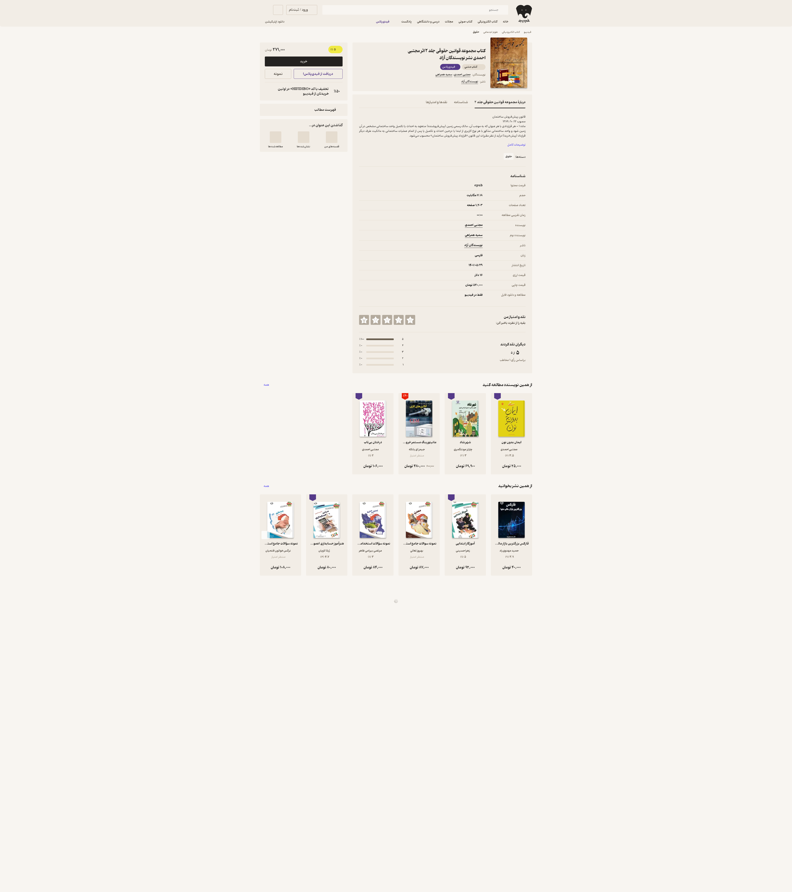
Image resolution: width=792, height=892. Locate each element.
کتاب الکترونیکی (511, 32)
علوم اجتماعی (490, 32)
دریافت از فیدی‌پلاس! (318, 74)
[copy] (269, 91)
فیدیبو (527, 32)
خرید (303, 61)
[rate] (410, 320)
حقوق (476, 32)
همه (266, 385)
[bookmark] (371, 82)
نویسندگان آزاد (469, 81)
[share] (391, 82)
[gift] (381, 82)
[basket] (278, 10)
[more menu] (361, 82)
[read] (275, 137)
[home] (523, 14)
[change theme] (265, 10)
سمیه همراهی (443, 74)
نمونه (278, 74)
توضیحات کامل (516, 145)
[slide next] (266, 535)
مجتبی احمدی (462, 74)
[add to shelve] (331, 137)
